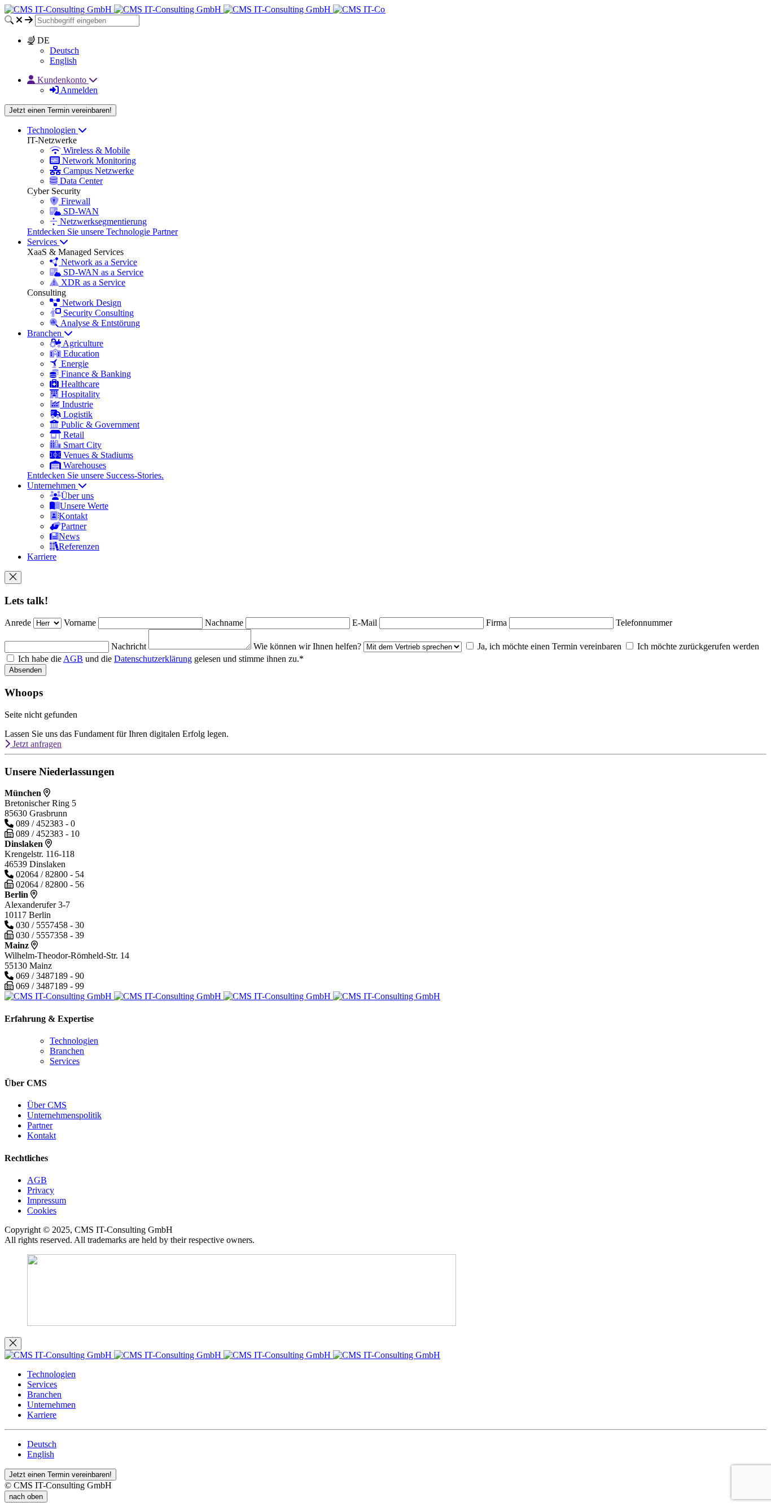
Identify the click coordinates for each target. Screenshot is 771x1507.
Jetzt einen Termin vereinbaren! (60, 110)
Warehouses (83, 465)
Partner (73, 526)
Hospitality (79, 394)
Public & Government (99, 424)
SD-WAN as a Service (102, 272)
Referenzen (79, 546)
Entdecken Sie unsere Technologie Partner (102, 231)
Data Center (80, 181)
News (69, 536)
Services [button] (43, 242)
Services (65, 1061)
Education (80, 353)
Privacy (40, 1190)
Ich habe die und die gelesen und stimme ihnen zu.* (160, 659)
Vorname (81, 622)
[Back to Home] (222, 9)
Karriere (41, 556)
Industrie (76, 404)
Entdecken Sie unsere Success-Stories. (95, 475)
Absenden (25, 670)
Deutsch (64, 50)
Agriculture (82, 343)
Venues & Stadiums (97, 455)
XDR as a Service (92, 282)
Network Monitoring (98, 160)
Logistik (77, 414)
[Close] (13, 577)
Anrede (19, 622)
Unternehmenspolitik (64, 1115)
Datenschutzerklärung (153, 659)
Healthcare (79, 384)
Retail (72, 435)
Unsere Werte (84, 506)
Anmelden (78, 90)
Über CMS (47, 1105)
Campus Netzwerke (97, 170)
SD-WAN (80, 211)
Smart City (81, 445)
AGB (73, 659)
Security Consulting (97, 313)
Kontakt (73, 516)
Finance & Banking (95, 374)
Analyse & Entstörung (99, 323)
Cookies (41, 1210)
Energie (74, 363)
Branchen (67, 1051)
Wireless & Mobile (95, 150)
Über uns (77, 495)
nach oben (26, 1496)
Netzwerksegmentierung (102, 221)
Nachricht (129, 646)
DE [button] (42, 40)
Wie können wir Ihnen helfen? (308, 646)
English (63, 60)
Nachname (225, 622)
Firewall (74, 201)
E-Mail (365, 622)
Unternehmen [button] (52, 485)
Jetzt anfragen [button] (36, 744)
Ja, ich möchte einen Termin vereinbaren (548, 646)
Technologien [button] (52, 130)
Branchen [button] (45, 333)
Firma (497, 622)
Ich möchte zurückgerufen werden (697, 646)
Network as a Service (98, 262)
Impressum (46, 1200)
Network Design (90, 302)
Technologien (74, 1040)
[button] (62, 80)
